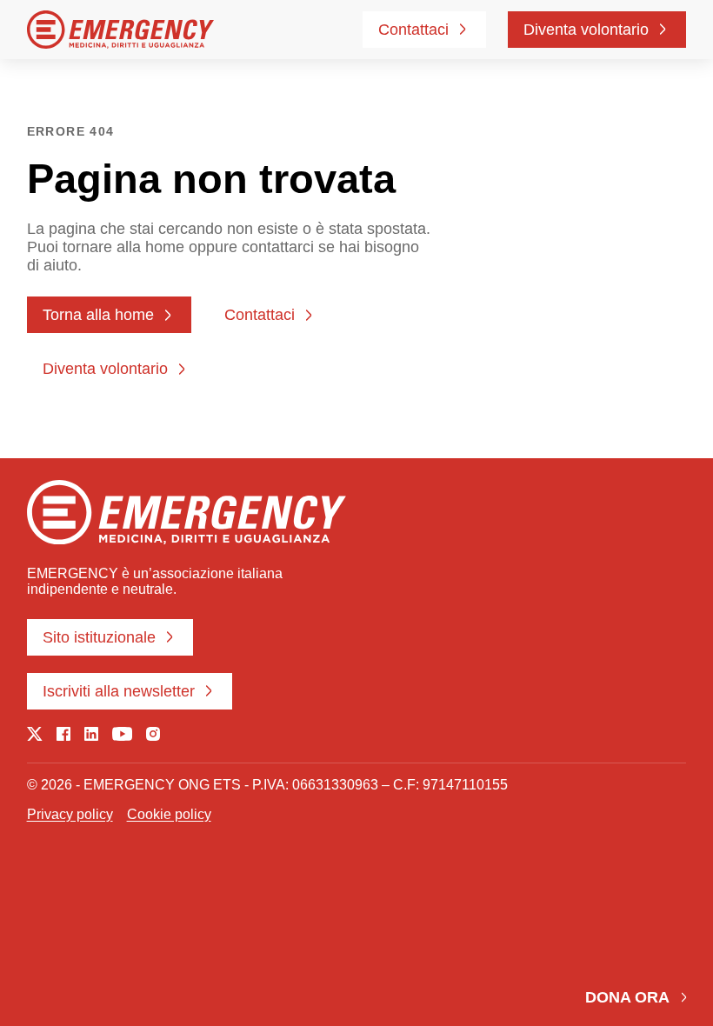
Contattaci (413, 29)
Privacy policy (70, 814)
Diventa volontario (586, 29)
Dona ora (627, 997)
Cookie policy (169, 814)
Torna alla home (98, 314)
